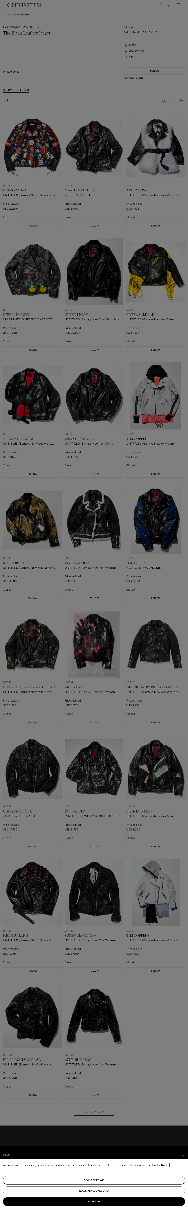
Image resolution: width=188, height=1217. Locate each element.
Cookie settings (94, 1180)
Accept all (93, 1201)
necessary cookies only (94, 1190)
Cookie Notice (160, 1165)
